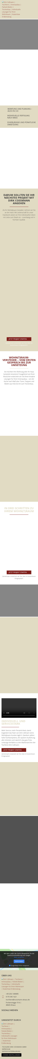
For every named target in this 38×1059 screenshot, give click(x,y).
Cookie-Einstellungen (11, 1055)
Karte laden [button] (19, 961)
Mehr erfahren (19, 957)
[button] (19, 339)
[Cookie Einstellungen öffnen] (3, 1056)
